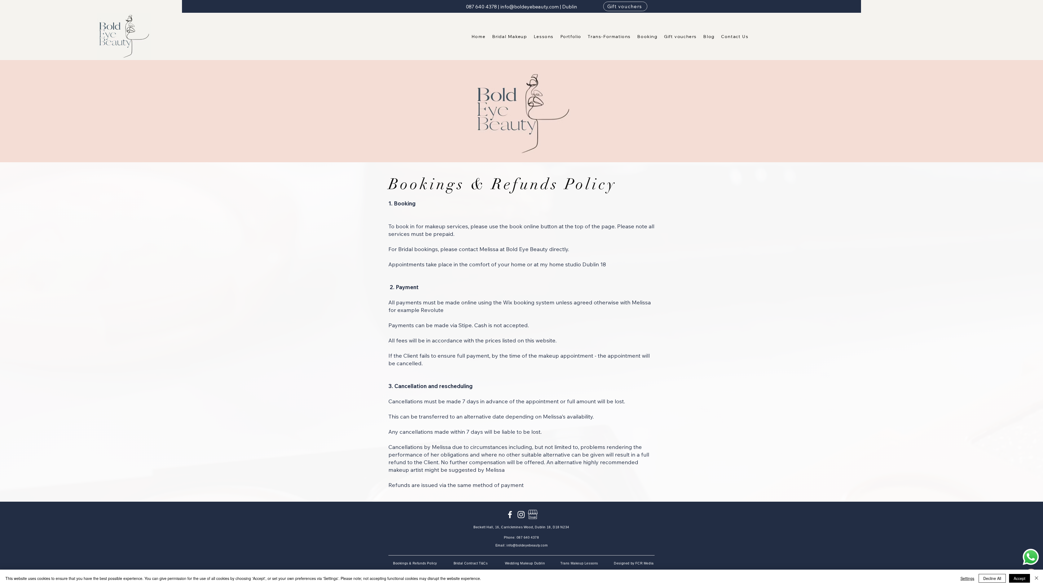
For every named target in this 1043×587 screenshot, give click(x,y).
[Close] (1036, 578)
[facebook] (510, 514)
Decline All (992, 578)
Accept (1019, 578)
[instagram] (521, 514)
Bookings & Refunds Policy (415, 563)
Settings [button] (967, 578)
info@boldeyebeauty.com (529, 7)
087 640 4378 (481, 7)
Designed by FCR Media (634, 563)
